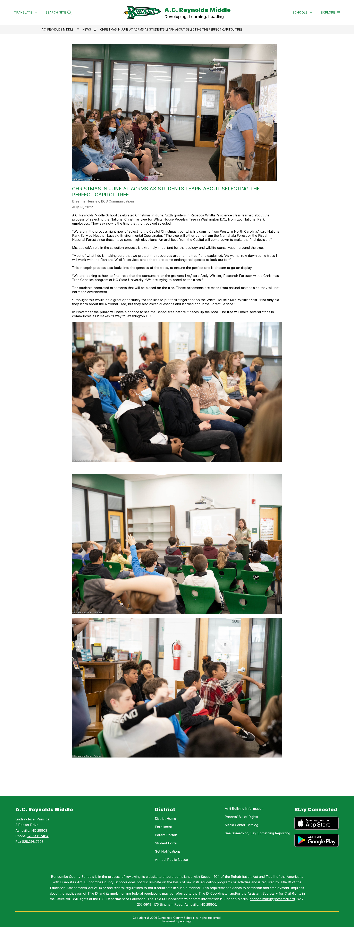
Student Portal (166, 843)
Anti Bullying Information (244, 808)
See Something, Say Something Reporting (257, 833)
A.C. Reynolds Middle (57, 29)
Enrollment (163, 827)
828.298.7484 (38, 836)
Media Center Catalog (241, 825)
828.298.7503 (32, 841)
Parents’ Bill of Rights (241, 817)
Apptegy (186, 921)
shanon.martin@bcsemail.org (272, 899)
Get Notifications (167, 851)
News (87, 29)
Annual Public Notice (171, 860)
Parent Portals (166, 835)
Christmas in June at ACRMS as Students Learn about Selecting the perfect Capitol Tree (171, 29)
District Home (165, 819)
